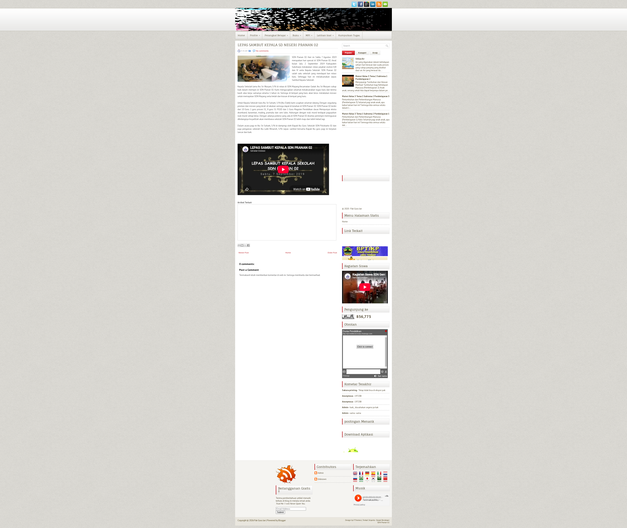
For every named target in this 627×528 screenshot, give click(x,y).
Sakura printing (349, 390)
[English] (356, 475)
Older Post (332, 252)
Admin (345, 407)
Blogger (282, 520)
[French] (362, 475)
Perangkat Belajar (276, 35)
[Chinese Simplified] (386, 480)
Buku (297, 35)
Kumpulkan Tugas (349, 35)
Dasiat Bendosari (382, 520)
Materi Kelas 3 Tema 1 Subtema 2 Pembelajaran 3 (365, 96)
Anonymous (347, 396)
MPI (309, 35)
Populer (348, 53)
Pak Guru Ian (356, 208)
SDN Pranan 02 (383, 522)
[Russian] (356, 480)
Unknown (322, 479)
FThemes (357, 520)
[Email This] (239, 245)
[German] (368, 475)
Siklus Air (359, 58)
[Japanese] (368, 480)
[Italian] (380, 475)
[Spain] (374, 475)
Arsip (375, 53)
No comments (262, 51)
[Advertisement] (366, 151)
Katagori (362, 53)
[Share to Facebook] (248, 245)
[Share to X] (245, 245)
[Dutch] (386, 475)
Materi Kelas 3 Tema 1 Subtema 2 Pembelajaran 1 (365, 113)
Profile (255, 35)
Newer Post (244, 252)
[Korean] (374, 480)
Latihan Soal (325, 35)
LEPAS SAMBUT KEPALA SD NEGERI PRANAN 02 (278, 45)
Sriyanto (372, 520)
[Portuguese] (362, 480)
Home (241, 35)
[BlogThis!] (242, 245)
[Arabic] (380, 480)
